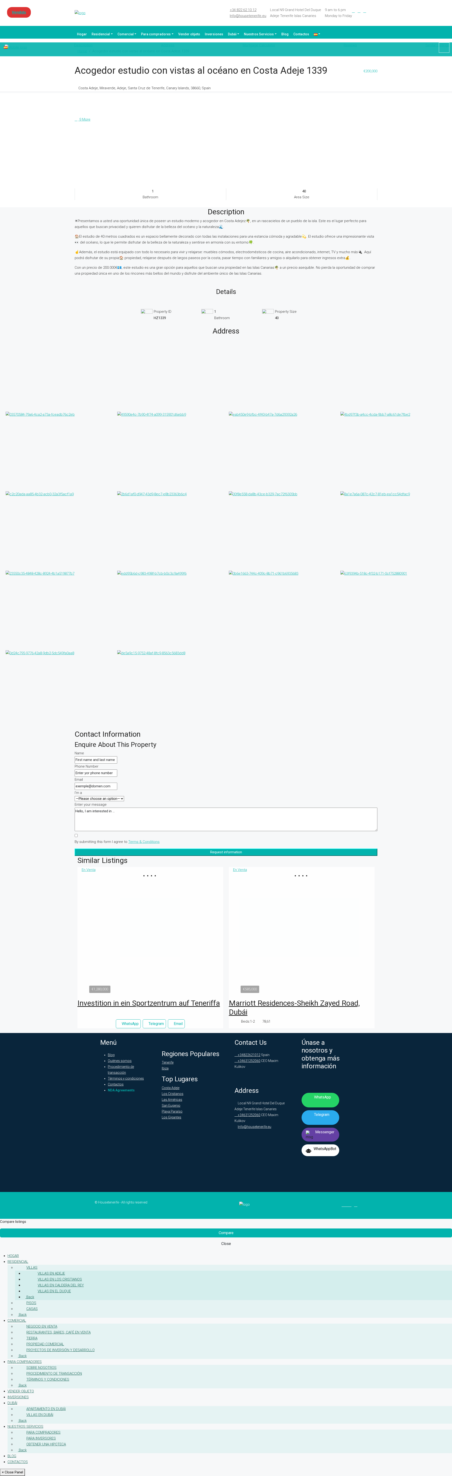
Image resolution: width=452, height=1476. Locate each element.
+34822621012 (248, 1055)
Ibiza (165, 1068)
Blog (285, 34)
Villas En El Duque (54, 1291)
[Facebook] (353, 11)
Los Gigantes (171, 1117)
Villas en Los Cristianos (60, 1279)
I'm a (78, 793)
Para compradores (156, 34)
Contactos (301, 34)
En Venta (89, 870)
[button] (148, 876)
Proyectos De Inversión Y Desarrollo (60, 1350)
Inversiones (214, 34)
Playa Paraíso (172, 1111)
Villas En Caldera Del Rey (61, 1285)
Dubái (232, 34)
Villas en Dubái (39, 1415)
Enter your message (91, 804)
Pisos (31, 1303)
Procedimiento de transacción (54, 1373)
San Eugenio (171, 1105)
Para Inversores (41, 1438)
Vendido (19, 12)
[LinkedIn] (359, 11)
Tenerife (168, 1062)
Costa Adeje (170, 1088)
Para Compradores (43, 1432)
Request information (226, 852)
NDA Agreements (121, 1090)
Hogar (82, 34)
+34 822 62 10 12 (243, 10)
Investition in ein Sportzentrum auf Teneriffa (148, 1003)
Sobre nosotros (41, 1368)
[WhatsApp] (376, 11)
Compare (226, 1233)
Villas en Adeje (51, 1273)
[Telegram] (370, 11)
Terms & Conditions (144, 842)
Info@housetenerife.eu (248, 16)
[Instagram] (364, 11)
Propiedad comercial (45, 1344)
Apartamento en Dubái (46, 1409)
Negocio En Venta (41, 1326)
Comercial (125, 34)
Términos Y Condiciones (47, 1379)
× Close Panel (12, 1472)
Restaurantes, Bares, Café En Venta (58, 1332)
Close (226, 1243)
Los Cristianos (172, 1094)
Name (79, 753)
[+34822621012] (444, 47)
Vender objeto (189, 34)
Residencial (101, 34)
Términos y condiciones (126, 1078)
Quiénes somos (120, 1061)
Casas (32, 1309)
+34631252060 (248, 1061)
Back (29, 1297)
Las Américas (172, 1100)
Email (79, 779)
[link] (150, 934)
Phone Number (86, 766)
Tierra (31, 1338)
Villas (31, 1267)
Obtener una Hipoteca (46, 1444)
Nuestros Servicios (259, 34)
